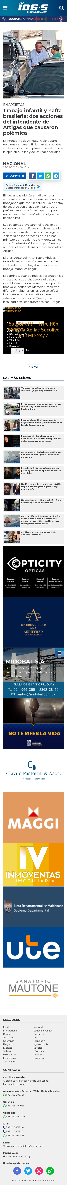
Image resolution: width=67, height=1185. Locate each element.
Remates (39, 1054)
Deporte (7, 1034)
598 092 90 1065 (15, 1135)
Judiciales (8, 1037)
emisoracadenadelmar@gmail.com (25, 1146)
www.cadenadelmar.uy (17, 1156)
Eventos (7, 1047)
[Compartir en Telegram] (56, 176)
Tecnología (39, 1041)
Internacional (10, 1030)
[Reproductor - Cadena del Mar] (33, 19)
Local (6, 1027)
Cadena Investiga (43, 1030)
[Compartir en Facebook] (32, 176)
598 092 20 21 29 (15, 1116)
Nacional (38, 1027)
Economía (39, 1058)
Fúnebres (39, 1051)
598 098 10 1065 (15, 1105)
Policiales (38, 1034)
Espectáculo (10, 1058)
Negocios (8, 1044)
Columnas (8, 1041)
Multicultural (9, 1054)
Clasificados (9, 1061)
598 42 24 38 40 (15, 1127)
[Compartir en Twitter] (40, 176)
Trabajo (7, 1051)
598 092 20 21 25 (15, 1094)
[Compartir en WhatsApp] (48, 176)
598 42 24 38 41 (14, 1131)
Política (37, 1037)
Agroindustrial (41, 1044)
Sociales (38, 1047)
